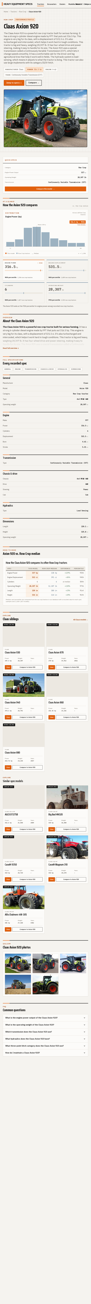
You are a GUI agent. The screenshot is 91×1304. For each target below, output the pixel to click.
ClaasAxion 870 (56, 652)
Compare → (33, 82)
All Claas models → (80, 620)
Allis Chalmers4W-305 (16, 914)
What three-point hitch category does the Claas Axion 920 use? (34, 1046)
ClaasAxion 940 (12, 702)
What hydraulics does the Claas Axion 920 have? (27, 1039)
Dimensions (76, 369)
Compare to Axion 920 (27, 667)
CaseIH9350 (11, 864)
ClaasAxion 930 (12, 652)
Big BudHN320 (55, 814)
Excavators (51, 4)
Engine (18, 369)
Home (6, 12)
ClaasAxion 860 (56, 702)
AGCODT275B (11, 814)
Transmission (30, 369)
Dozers (62, 4)
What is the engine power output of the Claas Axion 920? (31, 1018)
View (8, 667)
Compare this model (45, 189)
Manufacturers (74, 4)
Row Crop (22, 12)
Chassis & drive (47, 369)
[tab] (24, 270)
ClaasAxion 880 (12, 752)
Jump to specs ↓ (14, 83)
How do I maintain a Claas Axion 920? (22, 1053)
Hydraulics (62, 369)
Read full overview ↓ (11, 348)
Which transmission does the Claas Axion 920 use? (28, 1032)
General (7, 369)
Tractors (40, 4)
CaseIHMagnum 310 (58, 864)
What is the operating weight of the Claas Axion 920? (29, 1025)
